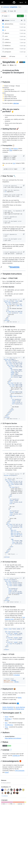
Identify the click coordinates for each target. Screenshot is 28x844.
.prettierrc (6, 39)
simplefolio (13, 7)
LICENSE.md (7, 42)
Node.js (16, 148)
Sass (6, 722)
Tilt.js (6, 727)
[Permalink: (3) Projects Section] (1, 423)
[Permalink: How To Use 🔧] (1, 176)
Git (10, 148)
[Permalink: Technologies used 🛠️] (1, 713)
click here (16, 103)
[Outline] (26, 56)
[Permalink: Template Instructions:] (1, 274)
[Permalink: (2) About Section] (1, 327)
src (5, 30)
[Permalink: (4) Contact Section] (1, 562)
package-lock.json (8, 48)
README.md (7, 45)
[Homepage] (14, 2)
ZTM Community (19, 770)
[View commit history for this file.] (24, 20)
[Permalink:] (1, 77)
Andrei (7, 772)
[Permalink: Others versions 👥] (1, 703)
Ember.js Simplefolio (8, 709)
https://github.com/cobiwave (13, 738)
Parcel (6, 716)
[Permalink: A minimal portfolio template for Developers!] (1, 71)
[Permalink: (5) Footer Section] (1, 607)
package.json (7, 51)
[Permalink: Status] (1, 742)
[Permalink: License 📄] (1, 750)
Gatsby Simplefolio (7, 707)
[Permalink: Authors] (1, 732)
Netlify (20, 697)
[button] (24, 156)
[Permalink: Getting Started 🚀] (1, 129)
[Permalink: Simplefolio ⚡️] (1, 64)
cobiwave (6, 7)
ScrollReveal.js (9, 725)
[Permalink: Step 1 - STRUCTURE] (1, 278)
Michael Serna (20, 709)
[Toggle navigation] (2, 2)
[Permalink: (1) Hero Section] (1, 287)
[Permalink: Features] (1, 82)
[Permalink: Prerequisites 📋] (1, 145)
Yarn (14, 163)
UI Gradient (16, 675)
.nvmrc (6, 36)
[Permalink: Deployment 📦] (1, 689)
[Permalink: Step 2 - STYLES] (1, 654)
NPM (10, 150)
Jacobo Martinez (20, 707)
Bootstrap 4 (8, 719)
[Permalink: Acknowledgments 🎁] (1, 761)
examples (6, 27)
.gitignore (6, 33)
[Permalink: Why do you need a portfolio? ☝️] (1, 110)
